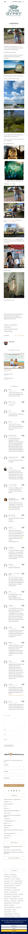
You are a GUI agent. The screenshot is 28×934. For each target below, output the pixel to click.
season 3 (14, 909)
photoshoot (6, 900)
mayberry (6, 898)
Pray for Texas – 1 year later (10, 849)
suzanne (11, 547)
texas (14, 911)
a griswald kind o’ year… (9, 378)
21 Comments (6, 335)
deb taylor (12, 515)
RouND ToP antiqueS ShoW (9, 907)
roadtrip (6, 905)
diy (12, 881)
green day (18, 885)
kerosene (21, 894)
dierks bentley (7, 881)
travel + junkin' (7, 835)
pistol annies (13, 900)
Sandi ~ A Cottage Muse (14, 574)
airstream (20, 46)
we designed (10, 221)
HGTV (11, 183)
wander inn (6, 837)
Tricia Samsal (13, 484)
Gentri (11, 527)
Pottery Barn (20, 900)
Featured (6, 808)
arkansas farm (13, 874)
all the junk (6, 801)
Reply (23, 389)
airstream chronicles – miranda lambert (12, 799)
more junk (6, 827)
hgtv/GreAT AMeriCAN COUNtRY (11, 329)
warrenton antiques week (9, 916)
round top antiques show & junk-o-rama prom (13, 829)
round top (12, 905)
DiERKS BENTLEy (12, 239)
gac (12, 883)
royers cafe (18, 907)
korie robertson (7, 896)
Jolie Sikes (12, 342)
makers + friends (7, 825)
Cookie (11, 467)
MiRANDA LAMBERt (10, 220)
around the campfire (8, 803)
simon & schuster (7, 911)
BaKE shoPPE (14, 876)
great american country (9, 885)
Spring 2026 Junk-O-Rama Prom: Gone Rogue (13, 852)
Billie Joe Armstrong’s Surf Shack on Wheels (13, 846)
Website (5, 739)
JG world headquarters (9, 820)
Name (5, 729)
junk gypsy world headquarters (10, 894)
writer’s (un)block (7, 369)
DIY (4, 806)
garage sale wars (17, 883)
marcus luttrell (16, 896)
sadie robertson (7, 909)
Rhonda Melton (13, 457)
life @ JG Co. (6, 823)
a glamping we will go (8, 374)
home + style (6, 813)
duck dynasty (7, 883)
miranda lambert (8, 331)
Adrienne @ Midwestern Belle (14, 499)
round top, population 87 (9, 833)
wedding (18, 916)
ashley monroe (7, 876)
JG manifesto (6, 818)
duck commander (18, 881)
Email (5, 734)
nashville (20, 898)
